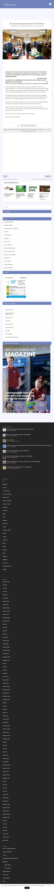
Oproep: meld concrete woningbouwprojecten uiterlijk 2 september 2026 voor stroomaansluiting (29, 445)
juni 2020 (5, 824)
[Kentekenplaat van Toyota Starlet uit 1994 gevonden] (4, 467)
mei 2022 (5, 748)
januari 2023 (5, 722)
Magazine (5, 520)
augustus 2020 (6, 817)
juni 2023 (5, 706)
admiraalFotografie (9, 313)
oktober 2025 (6, 614)
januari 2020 (5, 840)
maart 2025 (5, 637)
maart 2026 (5, 598)
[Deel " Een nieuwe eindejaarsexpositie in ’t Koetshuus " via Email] (35, 125)
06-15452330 (46, 129)
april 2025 (5, 634)
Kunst (4, 517)
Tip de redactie (7, 261)
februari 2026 (6, 601)
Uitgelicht (5, 559)
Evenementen (40, 26)
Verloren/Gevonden (8, 264)
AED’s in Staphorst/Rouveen (9, 848)
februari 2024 (6, 679)
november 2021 (6, 768)
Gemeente (5, 510)
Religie (4, 546)
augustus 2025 (6, 621)
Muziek (4, 526)
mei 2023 (5, 709)
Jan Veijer (7, 330)
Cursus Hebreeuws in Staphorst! (9, 194)
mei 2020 (5, 827)
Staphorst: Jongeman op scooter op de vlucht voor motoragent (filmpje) (23, 461)
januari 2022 (5, 761)
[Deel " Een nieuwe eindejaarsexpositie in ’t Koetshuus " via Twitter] (24, 125)
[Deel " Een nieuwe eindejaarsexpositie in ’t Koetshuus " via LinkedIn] (32, 125)
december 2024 (6, 647)
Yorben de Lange (9, 327)
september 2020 (6, 814)
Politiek (4, 536)
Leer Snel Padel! (10, 440)
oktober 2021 (6, 771)
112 (3, 481)
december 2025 (6, 607)
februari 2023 (6, 719)
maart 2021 (5, 794)
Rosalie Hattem (9, 314)
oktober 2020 (6, 810)
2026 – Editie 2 (8, 868)
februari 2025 (6, 640)
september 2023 (6, 696)
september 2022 (6, 735)
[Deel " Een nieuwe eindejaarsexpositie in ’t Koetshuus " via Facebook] (22, 125)
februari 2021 (6, 797)
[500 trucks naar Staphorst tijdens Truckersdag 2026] (4, 435)
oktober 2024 (6, 653)
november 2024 (6, 650)
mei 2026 (5, 591)
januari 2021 (5, 801)
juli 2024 (4, 663)
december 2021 (6, 765)
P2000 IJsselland (7, 235)
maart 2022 (5, 755)
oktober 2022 (6, 732)
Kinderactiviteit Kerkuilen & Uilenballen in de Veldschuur (20, 456)
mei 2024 (5, 670)
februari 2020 (6, 837)
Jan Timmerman (9, 324)
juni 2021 (5, 784)
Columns (5, 487)
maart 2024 (5, 676)
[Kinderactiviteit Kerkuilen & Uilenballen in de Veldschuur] (4, 457)
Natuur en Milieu (6, 530)
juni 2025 (5, 627)
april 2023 (5, 712)
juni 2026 (5, 588)
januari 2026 (5, 604)
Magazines (5, 861)
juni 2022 (5, 745)
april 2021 (5, 791)
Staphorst (5, 556)
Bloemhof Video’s (9, 309)
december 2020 (6, 804)
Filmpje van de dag (7, 500)
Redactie (19, 26)
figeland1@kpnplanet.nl (10, 108)
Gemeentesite (7, 258)
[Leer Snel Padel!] (4, 441)
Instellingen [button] (48, 885)
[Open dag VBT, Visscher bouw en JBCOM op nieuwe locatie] (4, 430)
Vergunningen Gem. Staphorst (11, 228)
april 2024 (5, 673)
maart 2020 (5, 833)
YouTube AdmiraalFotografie (12, 337)
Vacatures (5, 562)
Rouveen (5, 549)
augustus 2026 (6, 581)
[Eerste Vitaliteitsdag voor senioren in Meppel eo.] (4, 451)
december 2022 (6, 725)
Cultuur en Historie (33, 26)
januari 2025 (5, 643)
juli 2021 (4, 781)
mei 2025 (5, 630)
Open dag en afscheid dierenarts (31, 195)
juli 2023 (4, 702)
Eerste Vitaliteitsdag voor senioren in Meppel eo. (18, 450)
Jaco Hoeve (7, 320)
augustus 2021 (6, 778)
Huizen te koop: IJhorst (9, 251)
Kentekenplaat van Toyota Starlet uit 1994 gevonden (19, 467)
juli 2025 (4, 624)
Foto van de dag (6, 504)
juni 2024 (5, 666)
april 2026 (5, 594)
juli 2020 (4, 820)
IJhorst (4, 513)
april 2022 (5, 752)
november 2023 (6, 689)
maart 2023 (5, 715)
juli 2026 (4, 585)
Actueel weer (7, 241)
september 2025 (6, 617)
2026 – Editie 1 (8, 865)
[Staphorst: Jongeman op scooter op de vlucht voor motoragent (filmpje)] (4, 462)
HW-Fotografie (8, 334)
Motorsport (5, 523)
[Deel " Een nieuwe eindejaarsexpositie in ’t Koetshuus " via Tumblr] (30, 125)
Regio (4, 543)
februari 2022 (6, 758)
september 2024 (6, 657)
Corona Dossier (6, 490)
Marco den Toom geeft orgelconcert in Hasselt (44, 195)
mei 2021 (5, 788)
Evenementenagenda (9, 222)
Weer (4, 881)
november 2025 (6, 611)
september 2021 (6, 774)
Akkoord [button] (27, 887)
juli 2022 (4, 742)
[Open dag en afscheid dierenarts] (33, 189)
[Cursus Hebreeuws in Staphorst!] (9, 189)
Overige (4, 533)
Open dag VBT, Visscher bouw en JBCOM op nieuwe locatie (20, 429)
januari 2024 (5, 683)
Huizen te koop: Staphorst (10, 254)
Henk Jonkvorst (8, 317)
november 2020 (6, 807)
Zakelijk (4, 569)
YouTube (6, 231)
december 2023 (6, 686)
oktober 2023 (6, 693)
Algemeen (14, 430)
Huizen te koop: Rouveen (9, 248)
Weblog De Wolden (8, 225)
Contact (4, 855)
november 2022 (6, 729)
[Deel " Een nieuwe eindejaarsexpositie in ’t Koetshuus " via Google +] (27, 125)
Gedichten (5, 507)
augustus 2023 (6, 699)
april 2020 (5, 830)
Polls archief (5, 874)
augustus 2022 (6, 738)
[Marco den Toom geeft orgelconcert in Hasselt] (45, 189)
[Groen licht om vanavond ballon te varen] (21, 189)
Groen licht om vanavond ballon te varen (20, 195)
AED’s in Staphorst (8, 244)
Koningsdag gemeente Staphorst (10, 858)
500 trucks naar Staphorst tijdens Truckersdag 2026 (19, 434)
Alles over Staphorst (8, 267)
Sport (19, 441)
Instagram (6, 238)
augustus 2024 (6, 660)
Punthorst (5, 540)
